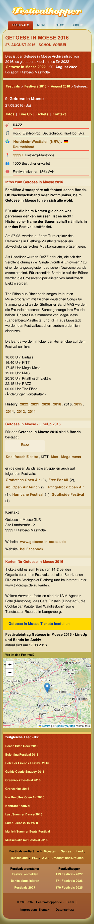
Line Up (25, 114)
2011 (32, 411)
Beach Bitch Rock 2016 (21, 746)
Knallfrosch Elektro (22, 457)
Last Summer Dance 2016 (23, 814)
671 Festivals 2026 (69, 880)
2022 (24, 404)
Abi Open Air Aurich (23, 487)
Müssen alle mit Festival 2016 (26, 840)
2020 (46, 404)
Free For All (58, 480)
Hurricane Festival (27, 494)
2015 (78, 404)
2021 (35, 404)
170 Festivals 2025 (69, 887)
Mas (54, 457)
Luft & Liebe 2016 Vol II (21, 822)
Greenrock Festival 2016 (23, 780)
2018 (57, 404)
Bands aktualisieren (25, 880)
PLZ (35, 857)
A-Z (44, 857)
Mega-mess (71, 457)
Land (79, 851)
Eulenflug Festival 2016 (22, 754)
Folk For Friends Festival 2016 (27, 763)
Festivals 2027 (24, 887)
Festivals (20, 25)
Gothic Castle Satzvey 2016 (25, 771)
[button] (47, 688)
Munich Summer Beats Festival (27, 831)
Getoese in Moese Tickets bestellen (39, 624)
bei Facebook (31, 549)
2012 (21, 411)
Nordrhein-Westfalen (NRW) (37, 142)
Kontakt (59, 114)
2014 (10, 411)
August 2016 (60, 86)
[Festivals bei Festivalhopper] (47, 10)
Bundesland (19, 857)
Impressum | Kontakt (35, 909)
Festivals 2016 (35, 86)
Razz (25, 445)
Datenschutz (65, 909)
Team (70, 902)
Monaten (50, 851)
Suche (77, 25)
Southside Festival (68, 494)
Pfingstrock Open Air (66, 487)
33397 (18, 155)
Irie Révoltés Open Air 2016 (24, 797)
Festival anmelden (25, 874)
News (41, 25)
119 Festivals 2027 (69, 874)
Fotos (59, 25)
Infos (10, 114)
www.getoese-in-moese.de (43, 542)
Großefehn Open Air (23, 480)
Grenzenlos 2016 (17, 788)
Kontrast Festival (17, 805)
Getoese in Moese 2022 (26, 67)
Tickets (42, 114)
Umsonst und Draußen (67, 857)
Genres (66, 851)
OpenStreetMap (65, 726)
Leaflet (45, 726)
